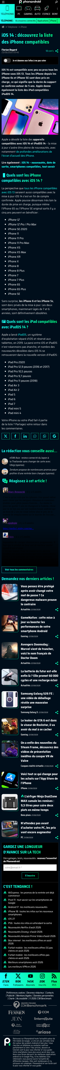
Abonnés (30, 983)
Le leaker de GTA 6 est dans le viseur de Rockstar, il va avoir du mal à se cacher (39, 725)
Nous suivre (54, 436)
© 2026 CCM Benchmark (40, 998)
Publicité (11, 996)
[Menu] (3, 2)
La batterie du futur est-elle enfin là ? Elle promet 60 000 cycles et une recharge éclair (39, 676)
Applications (42, 20)
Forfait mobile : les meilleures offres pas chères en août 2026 (28, 956)
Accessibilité (22, 998)
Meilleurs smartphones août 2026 (25, 962)
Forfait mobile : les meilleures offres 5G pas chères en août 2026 (30, 949)
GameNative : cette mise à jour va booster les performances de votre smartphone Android (38, 624)
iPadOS (22, 334)
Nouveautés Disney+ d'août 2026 (25, 931)
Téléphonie (7, 14)
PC (19, 14)
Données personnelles (43, 996)
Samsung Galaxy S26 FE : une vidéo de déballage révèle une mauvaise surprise (37, 700)
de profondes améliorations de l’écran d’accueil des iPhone (27, 153)
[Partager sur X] (6, 436)
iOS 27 (11, 918)
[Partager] (56, 51)
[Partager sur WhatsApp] (44, 436)
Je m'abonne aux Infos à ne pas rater (29, 60)
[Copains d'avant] (43, 1025)
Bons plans (26, 815)
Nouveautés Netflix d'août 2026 (24, 927)
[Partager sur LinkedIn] (25, 436)
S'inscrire (30, 876)
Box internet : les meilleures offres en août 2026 (30, 942)
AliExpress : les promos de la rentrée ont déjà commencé (31, 894)
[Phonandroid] (7, 1042)
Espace (46, 14)
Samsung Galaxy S (29, 712)
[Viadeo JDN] (16, 1032)
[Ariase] (43, 1032)
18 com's (50, 51)
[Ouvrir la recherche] (56, 2)
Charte (12, 998)
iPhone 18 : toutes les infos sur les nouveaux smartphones (30, 913)
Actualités (25, 609)
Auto (37, 14)
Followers (18, 983)
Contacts (50, 993)
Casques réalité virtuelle (32, 766)
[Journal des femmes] (16, 1012)
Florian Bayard (9, 50)
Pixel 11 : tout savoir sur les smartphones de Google (30, 901)
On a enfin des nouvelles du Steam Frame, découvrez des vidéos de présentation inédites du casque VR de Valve (39, 751)
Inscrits (42, 983)
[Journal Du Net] (16, 1019)
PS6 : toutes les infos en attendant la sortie (30, 923)
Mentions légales (24, 996)
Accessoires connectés (25, 20)
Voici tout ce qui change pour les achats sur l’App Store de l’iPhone (39, 778)
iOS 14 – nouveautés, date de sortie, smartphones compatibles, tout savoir (29, 164)
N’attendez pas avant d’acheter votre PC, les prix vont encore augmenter (38, 828)
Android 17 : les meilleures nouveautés (27, 907)
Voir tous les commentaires (19, 570)
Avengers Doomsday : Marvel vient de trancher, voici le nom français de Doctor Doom (37, 651)
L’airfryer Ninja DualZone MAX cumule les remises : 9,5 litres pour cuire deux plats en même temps (39, 803)
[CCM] (43, 1012)
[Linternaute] (43, 1018)
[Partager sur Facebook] (15, 436)
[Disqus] (30, 526)
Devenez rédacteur (35, 993)
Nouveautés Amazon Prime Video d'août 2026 (32, 936)
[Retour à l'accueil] (30, 2)
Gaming (28, 14)
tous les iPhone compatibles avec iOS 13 (29, 190)
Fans (5, 983)
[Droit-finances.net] (16, 1025)
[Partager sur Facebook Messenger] (35, 436)
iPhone (53, 20)
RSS (54, 983)
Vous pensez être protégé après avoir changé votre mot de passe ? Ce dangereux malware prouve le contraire (39, 595)
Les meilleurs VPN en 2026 (22, 966)
